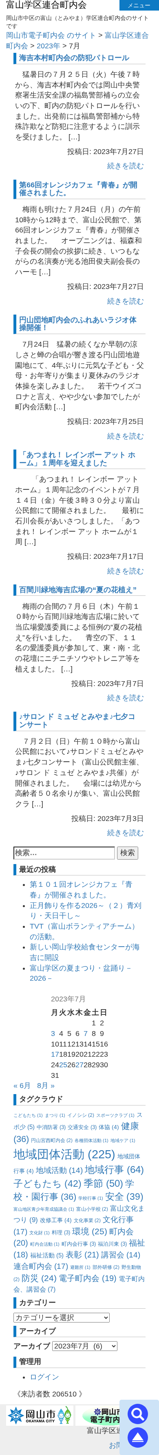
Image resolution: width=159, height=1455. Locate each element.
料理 (61, 1232)
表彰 (82, 1254)
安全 (124, 1197)
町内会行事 (79, 1244)
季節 (103, 1183)
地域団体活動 (64, 1154)
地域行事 (114, 1169)
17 (55, 1054)
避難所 (80, 1267)
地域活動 (59, 1170)
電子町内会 (88, 1278)
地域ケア (122, 1140)
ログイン (44, 1377)
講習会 (120, 1255)
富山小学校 (92, 1209)
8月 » (46, 1085)
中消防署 (51, 1127)
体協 (109, 1127)
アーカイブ (31, 1346)
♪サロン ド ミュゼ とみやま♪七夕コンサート (77, 720)
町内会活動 (45, 1244)
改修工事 (56, 1220)
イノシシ (80, 1115)
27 (79, 1065)
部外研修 (106, 1267)
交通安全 (82, 1127)
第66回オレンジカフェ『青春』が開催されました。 (78, 189)
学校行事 (90, 1198)
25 (63, 1065)
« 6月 (22, 1085)
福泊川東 (112, 1244)
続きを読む (125, 166)
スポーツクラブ (115, 1115)
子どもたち (47, 1183)
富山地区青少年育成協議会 (43, 1209)
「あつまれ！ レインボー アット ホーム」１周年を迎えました (77, 459)
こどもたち (28, 1115)
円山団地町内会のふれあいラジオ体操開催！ (78, 324)
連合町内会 (40, 1266)
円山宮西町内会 (52, 1140)
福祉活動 (47, 1255)
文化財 (39, 1232)
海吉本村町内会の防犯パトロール (74, 58)
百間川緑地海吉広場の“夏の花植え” (78, 590)
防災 (39, 1278)
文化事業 (87, 1220)
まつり (55, 1115)
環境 (89, 1231)
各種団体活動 (91, 1140)
